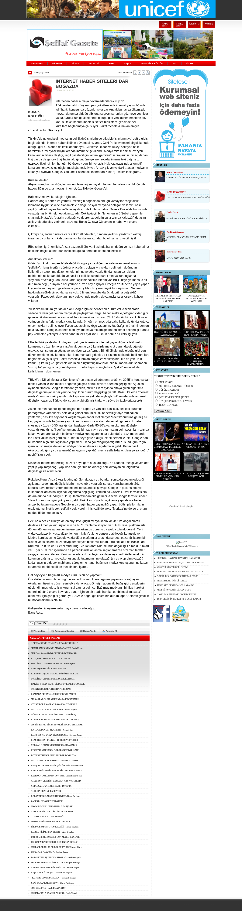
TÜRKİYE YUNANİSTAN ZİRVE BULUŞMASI (52, 679)
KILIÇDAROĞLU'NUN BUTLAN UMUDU (51, 658)
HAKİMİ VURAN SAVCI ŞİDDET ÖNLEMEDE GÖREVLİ (58, 684)
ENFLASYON (166, 382)
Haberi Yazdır (89, 631)
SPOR (111, 64)
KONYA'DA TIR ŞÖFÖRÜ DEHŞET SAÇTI (196, 475)
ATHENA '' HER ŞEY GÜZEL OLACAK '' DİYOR (196, 445)
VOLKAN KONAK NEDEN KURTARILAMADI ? (54, 745)
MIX (174, 64)
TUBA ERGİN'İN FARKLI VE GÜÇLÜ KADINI (179, 599)
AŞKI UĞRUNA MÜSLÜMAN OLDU (174, 590)
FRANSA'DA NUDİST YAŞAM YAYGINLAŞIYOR (180, 572)
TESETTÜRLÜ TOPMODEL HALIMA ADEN (167, 333)
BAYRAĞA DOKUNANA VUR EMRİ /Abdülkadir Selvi (56, 776)
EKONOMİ (93, 64)
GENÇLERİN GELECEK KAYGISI (175, 401)
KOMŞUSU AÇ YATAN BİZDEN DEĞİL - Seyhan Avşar (56, 735)
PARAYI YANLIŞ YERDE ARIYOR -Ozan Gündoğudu (56, 857)
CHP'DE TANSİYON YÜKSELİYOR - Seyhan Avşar (55, 867)
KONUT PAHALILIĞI (169, 393)
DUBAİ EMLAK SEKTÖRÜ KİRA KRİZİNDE (186, 218)
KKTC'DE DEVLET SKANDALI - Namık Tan (52, 730)
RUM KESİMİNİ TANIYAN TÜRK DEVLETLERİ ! (54, 740)
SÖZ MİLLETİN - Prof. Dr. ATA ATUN (48, 888)
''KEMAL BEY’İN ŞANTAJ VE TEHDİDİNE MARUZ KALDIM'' (168, 298)
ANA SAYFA (37, 64)
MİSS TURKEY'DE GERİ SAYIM (172, 567)
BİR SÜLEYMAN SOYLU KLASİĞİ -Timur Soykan (54, 827)
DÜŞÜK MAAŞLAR (169, 390)
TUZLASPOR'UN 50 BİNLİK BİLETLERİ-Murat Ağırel (56, 847)
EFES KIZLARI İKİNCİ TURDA (172, 581)
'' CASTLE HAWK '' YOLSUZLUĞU (48, 816)
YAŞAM (127, 64)
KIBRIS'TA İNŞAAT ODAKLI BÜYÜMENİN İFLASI (55, 674)
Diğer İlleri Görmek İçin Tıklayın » (182, 546)
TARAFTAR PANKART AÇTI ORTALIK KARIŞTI (180, 563)
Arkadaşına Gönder (64, 631)
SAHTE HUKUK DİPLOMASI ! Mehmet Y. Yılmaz (54, 760)
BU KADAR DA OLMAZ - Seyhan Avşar (49, 852)
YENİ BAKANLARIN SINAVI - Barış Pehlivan (52, 883)
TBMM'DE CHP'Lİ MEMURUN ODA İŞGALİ (52, 806)
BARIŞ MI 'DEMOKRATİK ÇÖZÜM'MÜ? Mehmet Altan (57, 765)
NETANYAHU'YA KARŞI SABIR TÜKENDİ (51, 786)
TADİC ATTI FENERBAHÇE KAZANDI (175, 585)
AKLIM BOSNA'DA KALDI (178, 258)
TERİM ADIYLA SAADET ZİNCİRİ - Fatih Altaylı (54, 893)
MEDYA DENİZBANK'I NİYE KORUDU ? (50, 821)
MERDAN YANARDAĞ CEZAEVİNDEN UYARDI (54, 653)
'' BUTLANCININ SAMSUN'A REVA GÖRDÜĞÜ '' (54, 643)
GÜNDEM (57, 64)
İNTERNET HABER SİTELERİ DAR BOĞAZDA (53, 755)
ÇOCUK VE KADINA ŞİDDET (174, 397)
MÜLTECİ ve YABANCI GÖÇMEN (176, 386)
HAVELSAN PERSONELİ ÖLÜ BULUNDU (176, 594)
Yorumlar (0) (111, 631)
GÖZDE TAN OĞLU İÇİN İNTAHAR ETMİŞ (177, 576)
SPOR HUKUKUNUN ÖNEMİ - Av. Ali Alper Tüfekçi (55, 862)
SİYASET (190, 64)
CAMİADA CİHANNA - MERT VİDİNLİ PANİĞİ (53, 694)
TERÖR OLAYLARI (168, 405)
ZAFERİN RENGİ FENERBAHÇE (47, 801)
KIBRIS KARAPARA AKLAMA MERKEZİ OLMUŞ (55, 719)
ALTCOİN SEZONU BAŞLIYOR (46, 791)
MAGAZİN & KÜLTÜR (152, 64)
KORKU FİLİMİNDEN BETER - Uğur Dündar (52, 832)
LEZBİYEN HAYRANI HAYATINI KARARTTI (178, 558)
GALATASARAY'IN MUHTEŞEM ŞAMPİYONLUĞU (196, 361)
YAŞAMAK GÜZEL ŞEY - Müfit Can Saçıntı (51, 873)
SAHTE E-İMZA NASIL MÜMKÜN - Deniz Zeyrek (54, 709)
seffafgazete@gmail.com (39, 120)
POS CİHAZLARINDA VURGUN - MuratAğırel (53, 663)
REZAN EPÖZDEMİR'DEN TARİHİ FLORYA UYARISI (56, 770)
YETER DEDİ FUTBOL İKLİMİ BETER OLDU (52, 811)
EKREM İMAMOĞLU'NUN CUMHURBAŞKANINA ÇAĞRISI (167, 476)
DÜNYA (75, 64)
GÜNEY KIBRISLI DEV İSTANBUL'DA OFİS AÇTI (54, 714)
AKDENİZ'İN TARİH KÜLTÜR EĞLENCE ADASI (167, 360)
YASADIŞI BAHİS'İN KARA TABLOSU (49, 668)
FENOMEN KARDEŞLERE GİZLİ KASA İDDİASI (54, 842)
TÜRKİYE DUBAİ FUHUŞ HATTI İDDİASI (51, 689)
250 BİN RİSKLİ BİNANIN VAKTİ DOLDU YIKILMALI (57, 725)
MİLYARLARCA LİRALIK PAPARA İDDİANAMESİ (55, 699)
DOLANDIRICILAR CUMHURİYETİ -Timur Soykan (55, 796)
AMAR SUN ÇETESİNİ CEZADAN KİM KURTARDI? (56, 781)
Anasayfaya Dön (41, 72)
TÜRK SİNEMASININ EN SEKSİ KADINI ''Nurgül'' (196, 333)
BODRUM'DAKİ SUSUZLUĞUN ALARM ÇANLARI (55, 837)
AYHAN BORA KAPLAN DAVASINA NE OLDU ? (54, 704)
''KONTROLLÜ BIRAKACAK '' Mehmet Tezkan (53, 878)
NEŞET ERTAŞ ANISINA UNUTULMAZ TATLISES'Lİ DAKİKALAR (167, 447)
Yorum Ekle (39, 631)
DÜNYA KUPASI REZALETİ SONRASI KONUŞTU (196, 298)
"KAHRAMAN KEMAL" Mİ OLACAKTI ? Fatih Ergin (56, 648)
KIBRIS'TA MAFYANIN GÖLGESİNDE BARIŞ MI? (55, 750)
